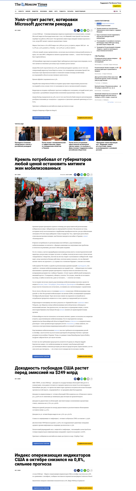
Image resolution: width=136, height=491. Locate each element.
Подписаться (68, 254)
